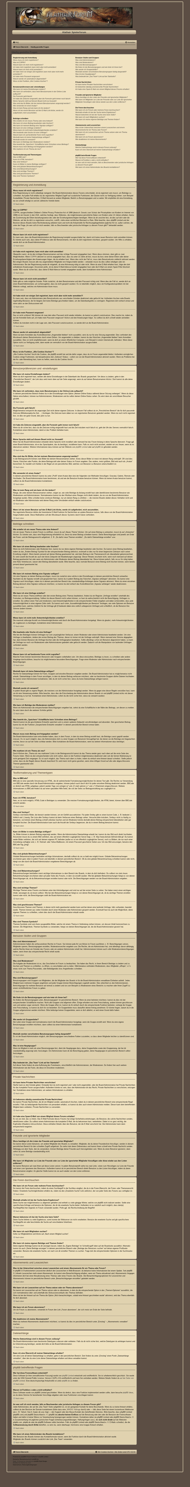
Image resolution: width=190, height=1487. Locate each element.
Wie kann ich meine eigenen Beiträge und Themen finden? (97, 119)
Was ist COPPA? (19, 62)
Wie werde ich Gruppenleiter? (86, 70)
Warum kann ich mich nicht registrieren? (28, 65)
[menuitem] (16, 42)
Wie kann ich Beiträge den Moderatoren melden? (31, 142)
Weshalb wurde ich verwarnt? (24, 140)
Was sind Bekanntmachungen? (25, 169)
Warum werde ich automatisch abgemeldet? (29, 79)
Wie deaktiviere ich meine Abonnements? (91, 139)
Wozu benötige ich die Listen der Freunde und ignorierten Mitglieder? (101, 97)
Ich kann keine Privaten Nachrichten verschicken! (94, 84)
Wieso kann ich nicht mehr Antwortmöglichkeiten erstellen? (35, 130)
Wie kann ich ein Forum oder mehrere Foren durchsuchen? (97, 110)
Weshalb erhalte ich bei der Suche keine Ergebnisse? (95, 112)
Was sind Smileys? (20, 162)
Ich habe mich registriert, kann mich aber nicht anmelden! (34, 67)
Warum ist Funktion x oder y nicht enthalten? (92, 160)
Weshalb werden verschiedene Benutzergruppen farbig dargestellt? (101, 72)
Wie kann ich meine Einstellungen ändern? (29, 89)
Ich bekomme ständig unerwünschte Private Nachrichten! (96, 87)
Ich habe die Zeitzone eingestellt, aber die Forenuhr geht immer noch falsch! (41, 99)
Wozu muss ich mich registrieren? (26, 60)
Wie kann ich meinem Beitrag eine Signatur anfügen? (33, 126)
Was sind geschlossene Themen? (26, 174)
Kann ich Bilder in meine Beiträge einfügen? (29, 164)
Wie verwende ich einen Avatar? (25, 106)
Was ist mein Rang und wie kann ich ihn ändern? (31, 108)
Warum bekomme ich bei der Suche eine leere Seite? (95, 115)
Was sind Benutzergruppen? (86, 65)
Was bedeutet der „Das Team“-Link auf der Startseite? (95, 76)
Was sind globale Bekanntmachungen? (28, 167)
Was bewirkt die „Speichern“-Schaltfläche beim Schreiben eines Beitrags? (41, 144)
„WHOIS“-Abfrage (73, 1409)
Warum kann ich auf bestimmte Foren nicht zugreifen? (33, 135)
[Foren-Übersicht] (74, 17)
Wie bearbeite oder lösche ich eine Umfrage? (30, 133)
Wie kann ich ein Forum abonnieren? (89, 137)
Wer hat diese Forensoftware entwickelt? (90, 158)
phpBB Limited (81, 447)
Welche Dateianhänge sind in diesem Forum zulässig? (96, 147)
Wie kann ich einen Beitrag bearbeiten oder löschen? (33, 123)
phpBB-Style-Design (40, 1461)
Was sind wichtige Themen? (23, 171)
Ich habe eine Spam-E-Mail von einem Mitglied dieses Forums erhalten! (102, 89)
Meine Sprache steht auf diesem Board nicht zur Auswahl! (34, 101)
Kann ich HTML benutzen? (23, 159)
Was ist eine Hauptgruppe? (85, 74)
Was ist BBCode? (19, 157)
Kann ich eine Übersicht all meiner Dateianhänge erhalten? (97, 150)
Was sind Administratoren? (85, 60)
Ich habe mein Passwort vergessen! (26, 76)
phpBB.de (99, 447)
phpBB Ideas (128, 1393)
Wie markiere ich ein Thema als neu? (27, 149)
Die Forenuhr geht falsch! (22, 96)
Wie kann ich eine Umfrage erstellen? (27, 128)
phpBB (23, 1456)
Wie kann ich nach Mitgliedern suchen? (90, 117)
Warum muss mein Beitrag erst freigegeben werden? (33, 147)
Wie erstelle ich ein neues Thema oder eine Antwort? (33, 121)
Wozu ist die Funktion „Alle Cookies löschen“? (30, 81)
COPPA (33, 257)
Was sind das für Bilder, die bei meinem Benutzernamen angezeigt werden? (41, 103)
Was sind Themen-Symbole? (24, 176)
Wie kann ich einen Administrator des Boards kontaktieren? (97, 167)
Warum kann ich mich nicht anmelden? (27, 70)
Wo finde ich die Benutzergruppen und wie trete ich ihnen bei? (98, 67)
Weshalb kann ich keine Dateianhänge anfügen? (31, 137)
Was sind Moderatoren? (84, 62)
